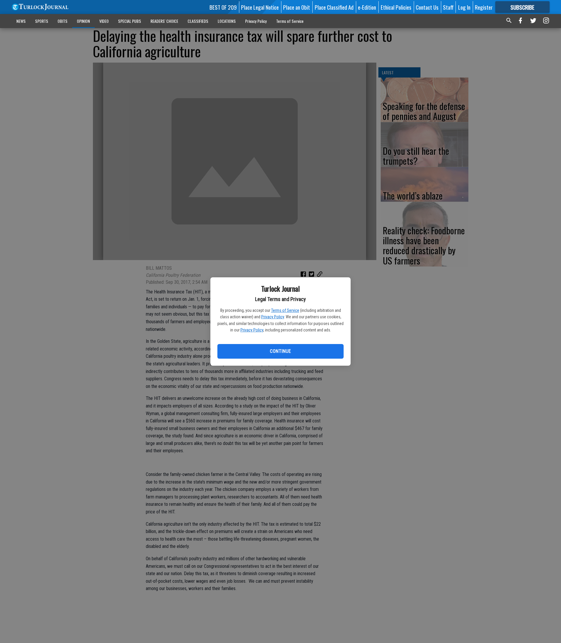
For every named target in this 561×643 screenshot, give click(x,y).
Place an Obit (296, 7)
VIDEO (104, 21)
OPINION (83, 21)
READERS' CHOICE (164, 21)
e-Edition (367, 7)
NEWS (21, 21)
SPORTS (41, 21)
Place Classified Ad (334, 7)
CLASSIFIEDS (198, 21)
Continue (280, 351)
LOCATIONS (227, 21)
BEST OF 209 (223, 7)
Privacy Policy (272, 316)
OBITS (62, 21)
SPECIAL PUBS (129, 21)
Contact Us (427, 7)
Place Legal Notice (260, 7)
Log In (464, 7)
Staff (448, 7)
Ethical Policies (396, 7)
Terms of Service (285, 310)
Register (484, 7)
